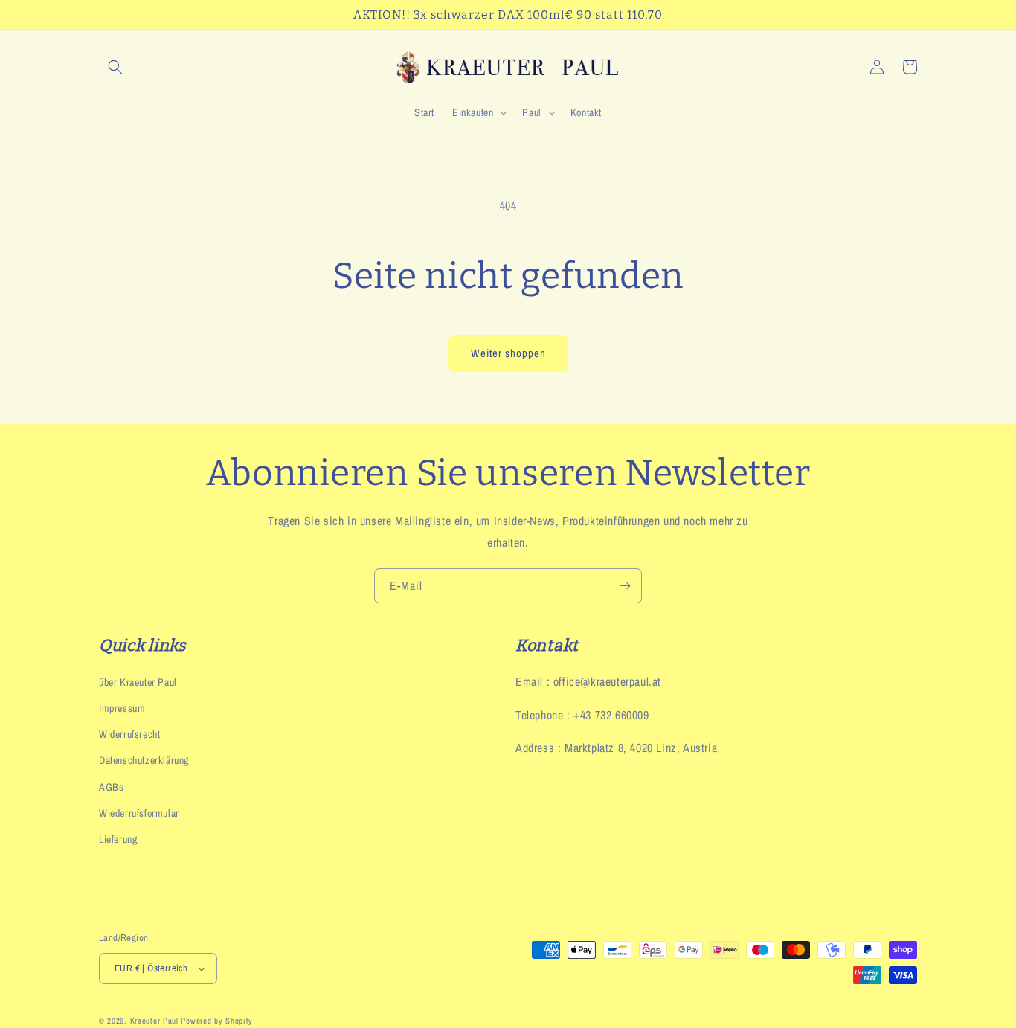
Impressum (122, 708)
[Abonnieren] (624, 585)
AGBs (111, 787)
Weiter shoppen (508, 353)
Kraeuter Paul (154, 1020)
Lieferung (118, 839)
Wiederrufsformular (139, 813)
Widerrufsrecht (129, 734)
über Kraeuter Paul (138, 682)
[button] (115, 67)
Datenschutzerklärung (144, 760)
